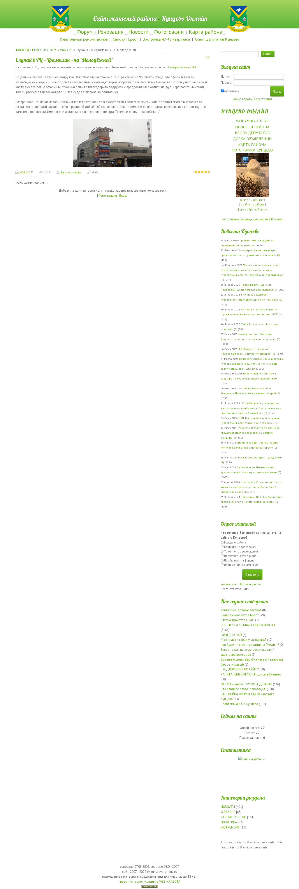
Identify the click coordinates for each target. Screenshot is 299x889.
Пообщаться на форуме (239, 560)
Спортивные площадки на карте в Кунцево (252, 219)
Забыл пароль (242, 99)
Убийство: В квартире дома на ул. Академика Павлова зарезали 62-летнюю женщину (250, 432)
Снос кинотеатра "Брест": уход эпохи (259, 457)
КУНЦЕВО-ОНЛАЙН (244, 111)
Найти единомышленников (241, 565)
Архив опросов (250, 584)
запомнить (231, 91)
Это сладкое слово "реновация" (243, 689)
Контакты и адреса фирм (240, 547)
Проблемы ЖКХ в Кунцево (239, 704)
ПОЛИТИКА (229, 822)
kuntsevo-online (71, 172)
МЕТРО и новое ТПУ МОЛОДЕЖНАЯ (246, 684)
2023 (52, 50)
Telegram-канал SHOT (183, 67)
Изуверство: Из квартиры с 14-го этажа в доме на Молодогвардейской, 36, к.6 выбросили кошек (251, 486)
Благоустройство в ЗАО (237, 620)
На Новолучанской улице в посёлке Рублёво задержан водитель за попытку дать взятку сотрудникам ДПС (252, 363)
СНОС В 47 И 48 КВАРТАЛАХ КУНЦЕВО (248, 625)
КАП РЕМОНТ (230, 827)
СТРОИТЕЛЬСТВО (233, 817)
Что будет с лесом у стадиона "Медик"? (250, 645)
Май (63, 50)
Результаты (229, 584)
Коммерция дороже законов (241, 610)
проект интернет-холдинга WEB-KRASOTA (149, 881)
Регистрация (108, 195)
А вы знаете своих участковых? (243, 640)
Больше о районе (235, 542)
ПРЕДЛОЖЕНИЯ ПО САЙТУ (240, 669)
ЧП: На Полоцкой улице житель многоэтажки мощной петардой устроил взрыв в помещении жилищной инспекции (251, 408)
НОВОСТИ (22, 50)
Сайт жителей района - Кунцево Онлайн (149, 8)
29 (70, 50)
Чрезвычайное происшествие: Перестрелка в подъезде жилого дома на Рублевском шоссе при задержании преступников (252, 269)
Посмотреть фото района (240, 556)
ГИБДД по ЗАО (231, 635)
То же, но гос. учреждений (241, 551)
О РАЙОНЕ (228, 812)
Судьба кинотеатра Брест (240, 615)
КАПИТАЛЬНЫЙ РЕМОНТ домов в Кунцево (251, 674)
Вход (123, 195)
